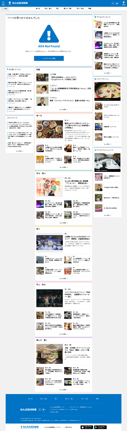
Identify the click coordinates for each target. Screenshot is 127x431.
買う (57, 8)
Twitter (117, 3)
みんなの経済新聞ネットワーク (29, 427)
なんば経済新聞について (57, 407)
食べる (38, 8)
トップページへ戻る (49, 58)
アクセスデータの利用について (59, 409)
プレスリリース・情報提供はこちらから (81, 407)
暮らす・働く (68, 8)
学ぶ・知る (80, 8)
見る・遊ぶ (48, 8)
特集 (89, 8)
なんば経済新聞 (18, 3)
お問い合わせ (74, 409)
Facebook (113, 3)
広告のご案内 (54, 412)
